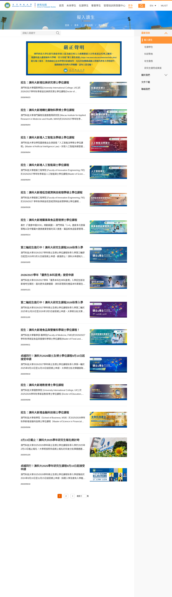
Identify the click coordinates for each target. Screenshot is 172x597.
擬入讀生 (102, 25)
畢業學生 (96, 5)
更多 (130, 5)
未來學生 (71, 5)
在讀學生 (84, 5)
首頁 (61, 5)
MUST (164, 5)
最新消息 (88, 25)
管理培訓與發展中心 (114, 5)
